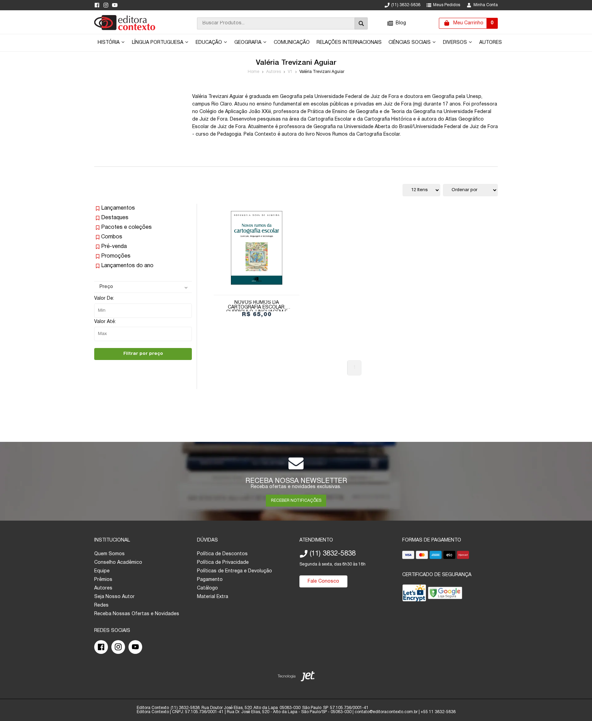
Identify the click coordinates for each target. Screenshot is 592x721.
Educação (209, 42)
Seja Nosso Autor (114, 597)
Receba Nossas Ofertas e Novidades (136, 614)
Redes (101, 605)
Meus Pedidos (446, 5)
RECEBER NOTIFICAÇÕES (296, 500)
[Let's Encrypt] (414, 594)
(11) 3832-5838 (405, 5)
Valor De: (104, 298)
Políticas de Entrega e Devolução (234, 571)
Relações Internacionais (349, 42)
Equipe (102, 571)
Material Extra (212, 597)
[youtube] (115, 5)
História (109, 42)
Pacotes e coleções (126, 227)
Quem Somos (109, 554)
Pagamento (210, 579)
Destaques (114, 217)
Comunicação (292, 42)
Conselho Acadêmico (118, 562)
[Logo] (124, 29)
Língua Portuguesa (158, 42)
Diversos (455, 42)
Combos (111, 237)
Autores (490, 42)
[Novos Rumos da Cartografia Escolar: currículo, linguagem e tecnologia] (256, 248)
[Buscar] (361, 23)
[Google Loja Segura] (445, 594)
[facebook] (97, 5)
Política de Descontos (222, 554)
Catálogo (207, 588)
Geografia (248, 42)
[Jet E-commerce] (296, 677)
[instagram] (106, 5)
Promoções (116, 256)
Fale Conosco (323, 581)
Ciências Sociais (410, 42)
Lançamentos (118, 208)
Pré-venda (114, 246)
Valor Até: (105, 322)
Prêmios (103, 579)
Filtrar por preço (143, 353)
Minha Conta (485, 5)
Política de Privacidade (223, 562)
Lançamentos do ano (127, 265)
